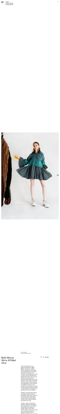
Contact (47, 357)
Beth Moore (7, 358)
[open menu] (2, 2)
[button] (57, 175)
